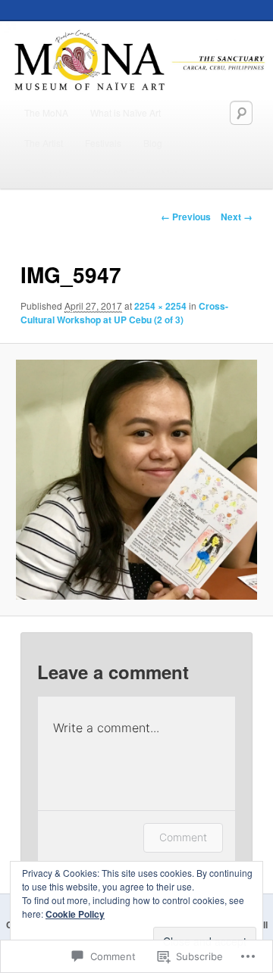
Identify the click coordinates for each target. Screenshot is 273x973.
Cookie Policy (75, 914)
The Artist (43, 142)
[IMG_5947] (136, 480)
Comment (183, 837)
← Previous (186, 216)
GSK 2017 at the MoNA (139, 173)
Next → (237, 216)
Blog (152, 142)
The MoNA (46, 112)
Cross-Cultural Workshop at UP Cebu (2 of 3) (124, 312)
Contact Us (47, 173)
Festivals (103, 142)
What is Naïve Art (125, 112)
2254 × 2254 (160, 306)
